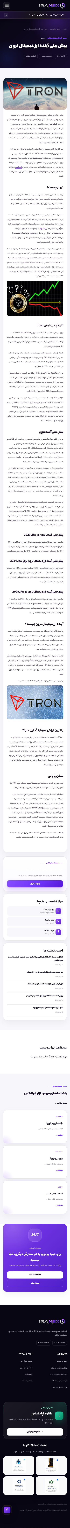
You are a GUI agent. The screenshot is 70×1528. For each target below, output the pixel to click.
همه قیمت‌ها (27, 1381)
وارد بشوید (36, 1057)
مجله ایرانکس (55, 29)
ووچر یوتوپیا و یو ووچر (59, 1367)
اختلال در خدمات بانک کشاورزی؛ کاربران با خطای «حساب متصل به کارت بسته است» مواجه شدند (35, 959)
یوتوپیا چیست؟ (61, 1361)
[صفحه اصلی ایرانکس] (52, 6)
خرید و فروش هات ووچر (58, 1374)
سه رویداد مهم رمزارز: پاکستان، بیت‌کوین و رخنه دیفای (45, 972)
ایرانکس (18, 167)
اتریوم (42, 228)
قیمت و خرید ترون (26, 1367)
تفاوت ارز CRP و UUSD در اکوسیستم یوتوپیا (48, 1007)
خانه (65, 29)
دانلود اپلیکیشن (35, 1431)
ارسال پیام (35, 1283)
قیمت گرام (28, 1374)
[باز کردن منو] (6, 5)
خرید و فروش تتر (26, 1361)
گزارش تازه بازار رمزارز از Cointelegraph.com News (45, 984)
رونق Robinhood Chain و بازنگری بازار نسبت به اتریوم (44, 995)
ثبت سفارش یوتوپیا (60, 1387)
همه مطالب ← (61, 1103)
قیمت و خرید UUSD (59, 1381)
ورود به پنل (35, 883)
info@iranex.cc (43, 1342)
